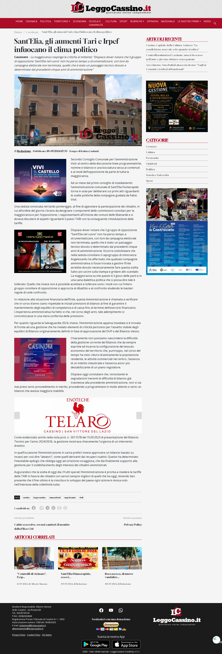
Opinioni (152, 21)
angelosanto (70, 497)
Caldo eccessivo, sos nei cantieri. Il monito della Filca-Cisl (42, 526)
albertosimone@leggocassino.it (27, 628)
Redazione (24, 151)
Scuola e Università (96, 23)
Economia (79, 21)
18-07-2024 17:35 (57, 151)
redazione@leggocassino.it (32, 625)
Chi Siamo (47, 634)
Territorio (61, 21)
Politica (45, 21)
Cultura (111, 21)
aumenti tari (55, 497)
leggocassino (39, 497)
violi (81, 497)
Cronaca (31, 21)
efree (137, 651)
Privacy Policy (133, 524)
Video (207, 21)
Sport (123, 21)
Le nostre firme (188, 21)
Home (19, 21)
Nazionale (168, 21)
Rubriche (136, 21)
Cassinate (32, 32)
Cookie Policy (33, 634)
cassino (26, 497)
